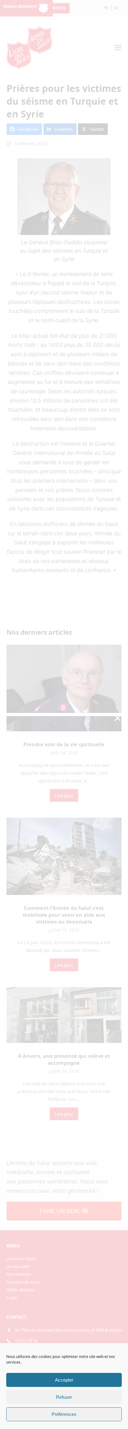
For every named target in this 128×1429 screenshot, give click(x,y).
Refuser (64, 1397)
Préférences (64, 1414)
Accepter (64, 1380)
